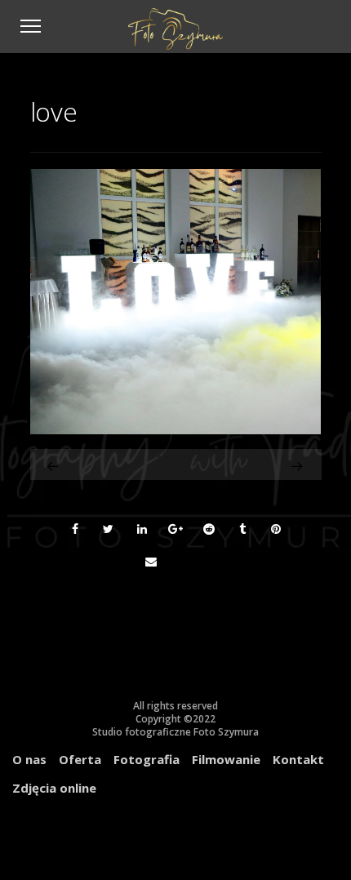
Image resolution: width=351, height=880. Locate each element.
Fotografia (146, 759)
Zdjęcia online (54, 788)
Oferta (80, 759)
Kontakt (298, 759)
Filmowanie (226, 759)
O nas (29, 759)
